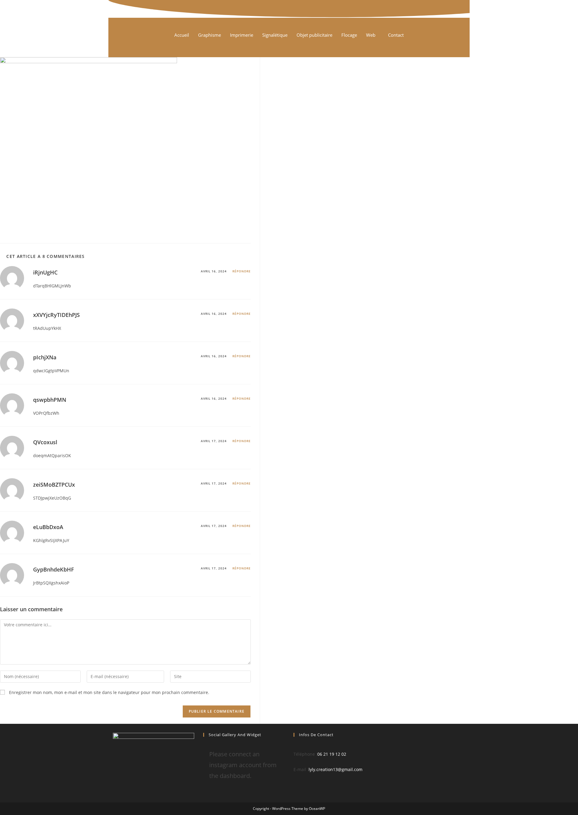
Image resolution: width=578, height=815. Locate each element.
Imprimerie (241, 35)
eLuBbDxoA (48, 527)
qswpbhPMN (49, 399)
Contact (396, 35)
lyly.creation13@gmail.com (335, 769)
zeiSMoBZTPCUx (54, 484)
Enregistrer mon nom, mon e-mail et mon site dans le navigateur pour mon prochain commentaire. (109, 692)
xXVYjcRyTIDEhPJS (56, 314)
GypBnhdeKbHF (53, 569)
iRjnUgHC (45, 272)
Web (370, 35)
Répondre (241, 271)
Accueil (181, 35)
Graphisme (209, 35)
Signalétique (274, 35)
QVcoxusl (45, 442)
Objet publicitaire (314, 35)
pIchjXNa (44, 357)
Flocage (349, 35)
